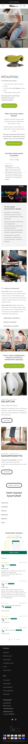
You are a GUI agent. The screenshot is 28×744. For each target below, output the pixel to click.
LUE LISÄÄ (7, 420)
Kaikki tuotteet (7, 670)
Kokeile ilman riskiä (9, 105)
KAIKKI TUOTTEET (14, 485)
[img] (14, 157)
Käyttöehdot (6, 694)
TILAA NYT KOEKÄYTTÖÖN (14, 366)
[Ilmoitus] (25, 2)
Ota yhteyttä (6, 680)
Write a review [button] (14, 552)
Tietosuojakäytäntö (8, 690)
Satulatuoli (6, 652)
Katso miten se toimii (14, 143)
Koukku (5, 666)
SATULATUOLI (9, 76)
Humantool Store (11, 741)
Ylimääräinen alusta (8, 663)
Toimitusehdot (7, 683)
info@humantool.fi (8, 711)
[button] (3, 6)
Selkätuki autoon (7, 656)
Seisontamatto (7, 659)
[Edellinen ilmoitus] (3, 2)
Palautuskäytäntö (7, 687)
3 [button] (14, 639)
